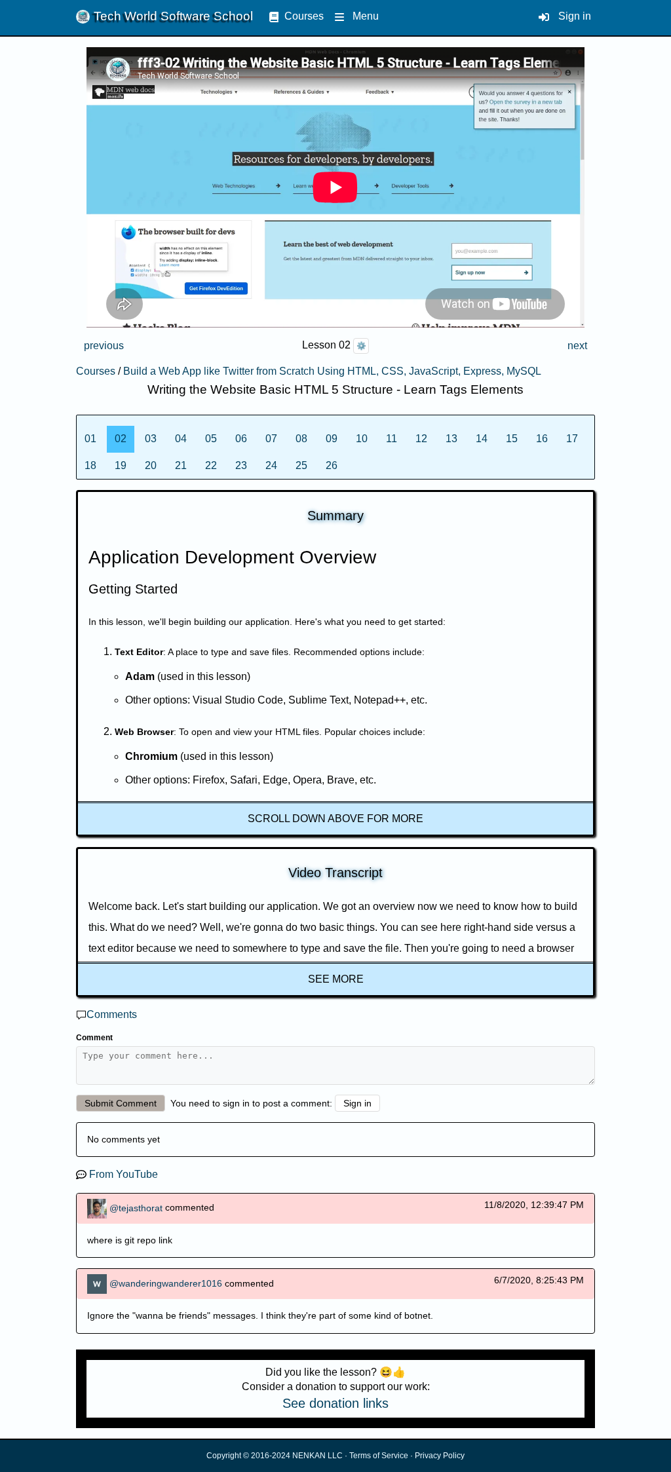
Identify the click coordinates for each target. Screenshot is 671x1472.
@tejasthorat (136, 1207)
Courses (304, 16)
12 (421, 438)
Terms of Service (378, 1455)
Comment (94, 1037)
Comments (111, 1014)
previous (104, 345)
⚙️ (361, 345)
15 (512, 438)
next (577, 345)
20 (151, 465)
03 (151, 438)
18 (90, 465)
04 (181, 438)
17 (572, 438)
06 (241, 438)
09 (331, 438)
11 (391, 438)
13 (451, 438)
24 (271, 465)
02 (120, 438)
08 (301, 438)
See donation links (335, 1403)
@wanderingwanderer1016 (165, 1283)
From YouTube (123, 1174)
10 (362, 438)
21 (181, 465)
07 (271, 438)
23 (241, 465)
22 (211, 465)
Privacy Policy (440, 1455)
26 (331, 465)
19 (120, 465)
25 (301, 465)
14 (482, 438)
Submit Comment (121, 1103)
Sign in (574, 16)
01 (90, 438)
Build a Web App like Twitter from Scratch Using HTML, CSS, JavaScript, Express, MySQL (332, 371)
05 (211, 438)
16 (542, 438)
